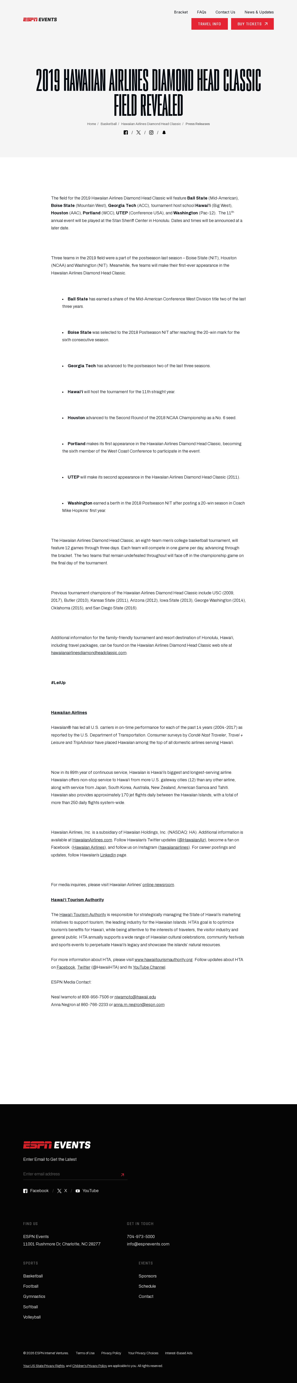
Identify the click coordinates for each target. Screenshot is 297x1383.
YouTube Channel (149, 967)
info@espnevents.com (148, 1244)
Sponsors (148, 1276)
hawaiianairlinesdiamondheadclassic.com (88, 652)
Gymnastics (34, 1296)
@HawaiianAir (192, 840)
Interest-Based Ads (178, 1353)
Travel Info (209, 24)
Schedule (147, 1286)
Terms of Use (85, 1353)
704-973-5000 (141, 1236)
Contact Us (225, 12)
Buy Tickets (250, 24)
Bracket (181, 12)
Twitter (83, 967)
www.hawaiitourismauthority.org (164, 959)
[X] (138, 132)
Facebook (66, 967)
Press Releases (198, 124)
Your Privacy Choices (143, 1353)
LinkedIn (108, 855)
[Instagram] (151, 132)
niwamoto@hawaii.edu (135, 997)
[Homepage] (40, 19)
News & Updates (259, 12)
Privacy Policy (111, 1353)
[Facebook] (126, 132)
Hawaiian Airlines (88, 847)
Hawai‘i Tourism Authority (82, 914)
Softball (30, 1307)
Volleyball (32, 1317)
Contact (146, 1296)
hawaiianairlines (174, 847)
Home (91, 124)
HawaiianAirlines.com (92, 840)
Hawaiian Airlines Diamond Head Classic (151, 124)
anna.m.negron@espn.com (139, 1004)
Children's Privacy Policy (89, 1366)
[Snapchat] (164, 132)
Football (30, 1286)
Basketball (109, 124)
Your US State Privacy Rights (44, 1366)
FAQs (201, 12)
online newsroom (158, 884)
